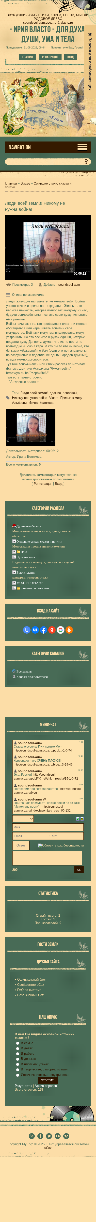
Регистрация (50, 57)
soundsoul (70, 393)
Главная (27, 57)
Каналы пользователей (32, 677)
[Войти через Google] (60, 630)
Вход (70, 57)
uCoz (48, 1148)
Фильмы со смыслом (35, 588)
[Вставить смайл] (82, 818)
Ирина (33, 403)
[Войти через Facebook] (43, 630)
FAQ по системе (29, 990)
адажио (55, 393)
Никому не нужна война (29, 398)
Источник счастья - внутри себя (44, 1075)
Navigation (20, 147)
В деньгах (28, 1059)
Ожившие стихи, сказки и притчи (39, 541)
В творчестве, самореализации (44, 1069)
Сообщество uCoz (30, 985)
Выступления (25, 572)
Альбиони (19, 403)
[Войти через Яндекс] (52, 630)
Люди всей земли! (34, 393)
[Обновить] (78, 818)
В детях (27, 1048)
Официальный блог (31, 979)
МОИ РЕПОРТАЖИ (30, 583)
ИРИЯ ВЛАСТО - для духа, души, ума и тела (48, 34)
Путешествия (25, 557)
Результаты (23, 1086)
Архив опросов (46, 1086)
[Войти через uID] (27, 630)
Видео (25, 183)
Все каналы (24, 671)
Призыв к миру (71, 398)
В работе (27, 1053)
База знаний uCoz (30, 995)
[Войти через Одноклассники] (69, 630)
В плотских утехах (35, 1064)
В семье (27, 1043)
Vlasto (53, 398)
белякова (46, 403)
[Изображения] (30, 427)
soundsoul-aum (69, 284)
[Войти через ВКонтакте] (35, 630)
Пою (24, 552)
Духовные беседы (29, 526)
